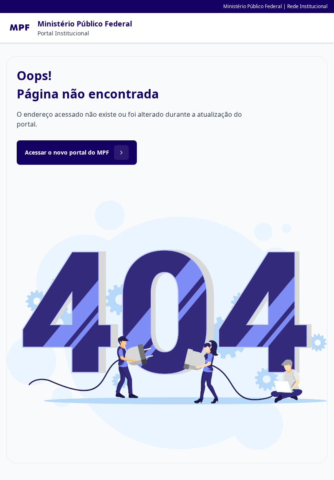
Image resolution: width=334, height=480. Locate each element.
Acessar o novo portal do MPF (67, 152)
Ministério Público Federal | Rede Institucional (275, 6)
